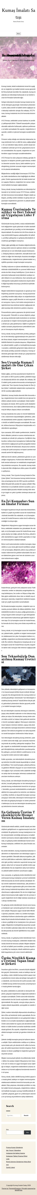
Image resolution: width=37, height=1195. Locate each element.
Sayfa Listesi (10, 1167)
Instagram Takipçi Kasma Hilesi (16, 1156)
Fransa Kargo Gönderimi (14, 1147)
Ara (7, 1129)
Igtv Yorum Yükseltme (13, 1150)
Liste (7, 1159)
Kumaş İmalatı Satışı (18, 14)
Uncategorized (29, 60)
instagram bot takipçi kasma (15, 1153)
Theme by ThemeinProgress (11, 1188)
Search (10, 1106)
